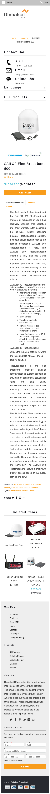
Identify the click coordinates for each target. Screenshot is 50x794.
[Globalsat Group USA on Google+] (20, 719)
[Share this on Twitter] (12, 497)
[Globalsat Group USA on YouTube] (24, 719)
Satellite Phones (17, 656)
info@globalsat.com (25, 74)
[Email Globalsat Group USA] (33, 719)
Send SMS (14, 622)
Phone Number (30, 754)
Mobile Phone (8, 754)
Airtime (13, 667)
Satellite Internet (17, 659)
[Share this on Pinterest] (19, 497)
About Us (14, 614)
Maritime (13, 663)
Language (14, 633)
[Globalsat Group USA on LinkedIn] (29, 719)
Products (24, 37)
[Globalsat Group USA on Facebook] (15, 719)
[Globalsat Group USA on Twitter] (11, 719)
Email (6, 748)
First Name (8, 742)
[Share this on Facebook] (16, 497)
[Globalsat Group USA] (25, 13)
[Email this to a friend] (23, 497)
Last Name (29, 742)
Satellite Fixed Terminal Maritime (24, 487)
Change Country (17, 637)
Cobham (8, 177)
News (12, 625)
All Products (19, 484)
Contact (13, 629)
